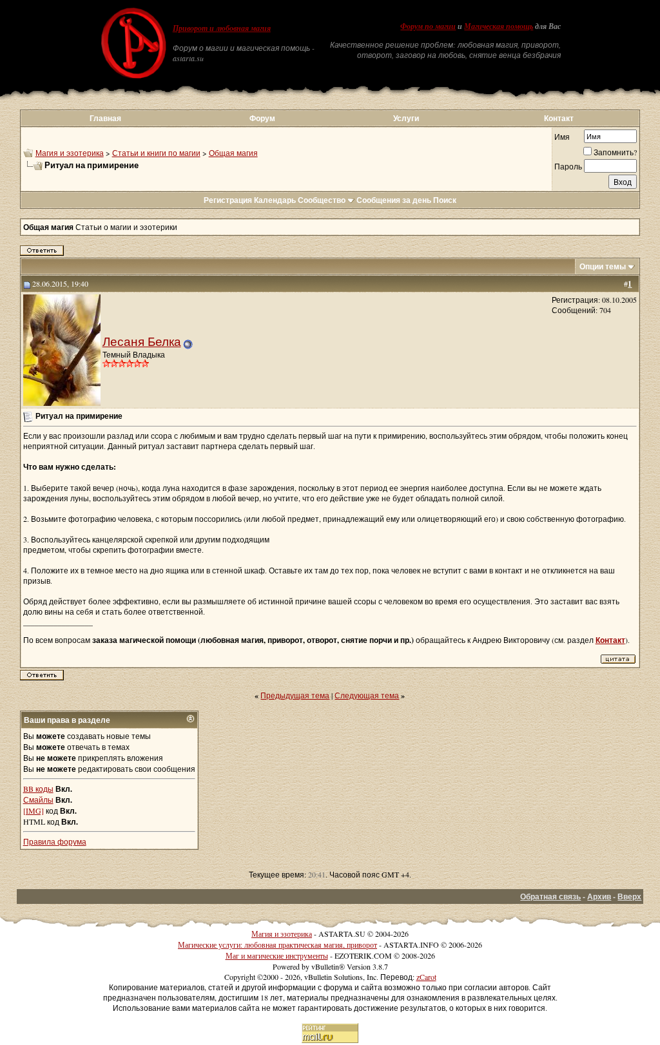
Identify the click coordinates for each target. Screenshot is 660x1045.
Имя (562, 136)
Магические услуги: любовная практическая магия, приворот (277, 944)
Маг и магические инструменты (277, 955)
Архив (599, 896)
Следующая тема (367, 695)
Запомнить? (615, 152)
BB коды (38, 788)
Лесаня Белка (141, 341)
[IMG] (33, 810)
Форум (262, 118)
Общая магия (233, 153)
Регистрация (228, 200)
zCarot (426, 977)
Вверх (629, 896)
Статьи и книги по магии (156, 153)
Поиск (444, 200)
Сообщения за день (393, 200)
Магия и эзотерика (69, 153)
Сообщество (321, 200)
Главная (105, 118)
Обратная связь (550, 896)
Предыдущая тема (294, 695)
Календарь (275, 200)
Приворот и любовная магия (222, 28)
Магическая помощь (498, 26)
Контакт (559, 118)
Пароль (568, 166)
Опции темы (602, 266)
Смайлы (38, 799)
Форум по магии (428, 26)
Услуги (406, 118)
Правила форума (54, 841)
